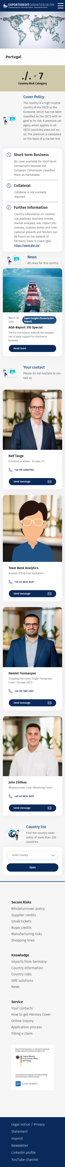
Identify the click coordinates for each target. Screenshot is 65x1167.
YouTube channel (24, 1159)
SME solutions (22, 980)
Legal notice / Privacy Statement (28, 1128)
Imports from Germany (29, 961)
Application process (26, 1027)
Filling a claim (22, 1033)
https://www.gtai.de (26, 245)
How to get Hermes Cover (31, 1014)
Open (33, 867)
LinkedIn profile (23, 1152)
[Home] (29, 5)
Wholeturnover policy (28, 908)
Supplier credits (23, 915)
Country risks (21, 974)
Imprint (17, 1138)
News (15, 987)
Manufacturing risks (26, 934)
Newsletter (19, 1145)
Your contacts (22, 1008)
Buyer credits (21, 927)
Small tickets (21, 921)
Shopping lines (23, 940)
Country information (27, 968)
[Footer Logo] (32, 1067)
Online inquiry (22, 1021)
